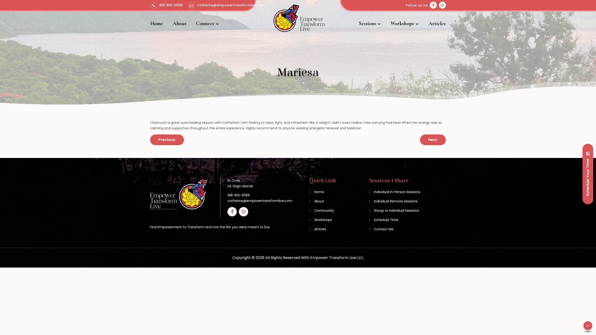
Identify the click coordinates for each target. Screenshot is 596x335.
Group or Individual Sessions (396, 210)
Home (156, 23)
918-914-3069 (238, 195)
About (179, 23)
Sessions (367, 23)
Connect (205, 23)
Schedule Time (386, 220)
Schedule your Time (587, 177)
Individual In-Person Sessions (397, 192)
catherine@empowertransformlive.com (259, 200)
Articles (437, 23)
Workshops (402, 23)
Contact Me (383, 229)
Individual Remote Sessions (396, 201)
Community (324, 210)
